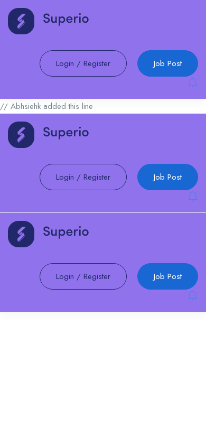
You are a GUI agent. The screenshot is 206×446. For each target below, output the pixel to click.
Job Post (168, 63)
